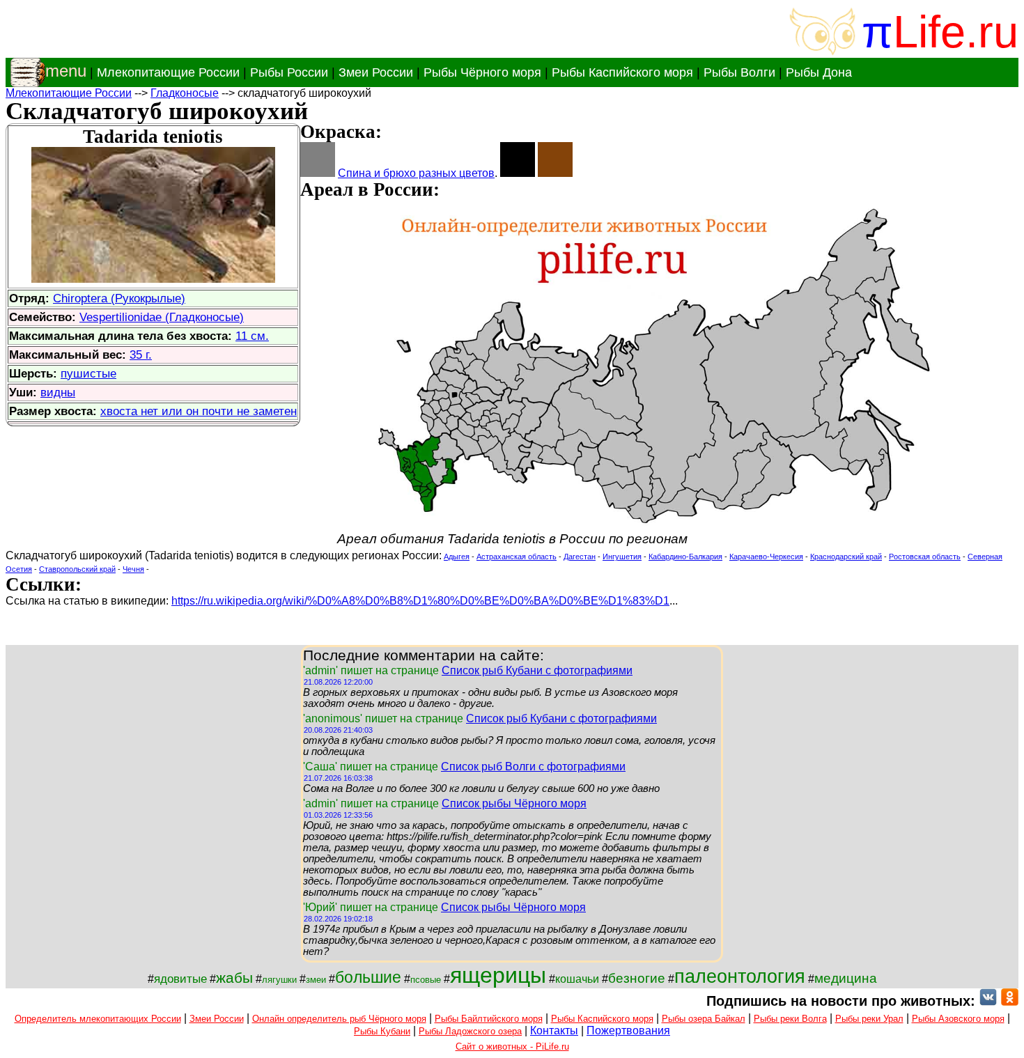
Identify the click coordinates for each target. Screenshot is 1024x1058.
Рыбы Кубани (382, 1031)
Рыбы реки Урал (869, 1018)
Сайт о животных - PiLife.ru (512, 1046)
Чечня (133, 569)
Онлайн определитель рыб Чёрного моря (339, 1018)
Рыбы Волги (739, 72)
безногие (636, 978)
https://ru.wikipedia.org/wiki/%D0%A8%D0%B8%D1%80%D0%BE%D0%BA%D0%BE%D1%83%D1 (420, 601)
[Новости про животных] (988, 1001)
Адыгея (457, 556)
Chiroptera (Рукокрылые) (119, 298)
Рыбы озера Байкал (703, 1018)
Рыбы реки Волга (790, 1018)
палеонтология (739, 976)
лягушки (279, 979)
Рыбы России (289, 72)
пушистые (88, 373)
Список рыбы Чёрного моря (514, 803)
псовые (425, 979)
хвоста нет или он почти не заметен (198, 411)
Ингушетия (622, 556)
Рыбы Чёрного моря (482, 72)
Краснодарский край (846, 556)
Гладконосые (184, 93)
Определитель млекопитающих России (98, 1018)
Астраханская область (516, 556)
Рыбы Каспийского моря (622, 72)
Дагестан (580, 556)
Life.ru (955, 31)
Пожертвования (628, 1030)
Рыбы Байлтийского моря (489, 1018)
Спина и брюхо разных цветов (416, 173)
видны (57, 392)
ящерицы (498, 975)
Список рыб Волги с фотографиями (533, 766)
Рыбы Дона (819, 72)
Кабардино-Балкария (685, 556)
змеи (316, 979)
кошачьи (577, 979)
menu (65, 70)
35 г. (141, 354)
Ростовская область (925, 556)
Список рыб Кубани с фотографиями (537, 670)
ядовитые (180, 979)
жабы (234, 978)
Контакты (554, 1030)
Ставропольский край (77, 569)
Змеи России (376, 72)
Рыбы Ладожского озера (470, 1031)
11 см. (252, 336)
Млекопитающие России (168, 72)
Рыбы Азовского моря (958, 1018)
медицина (845, 978)
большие (368, 977)
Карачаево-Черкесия (766, 556)
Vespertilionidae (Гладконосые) (161, 317)
